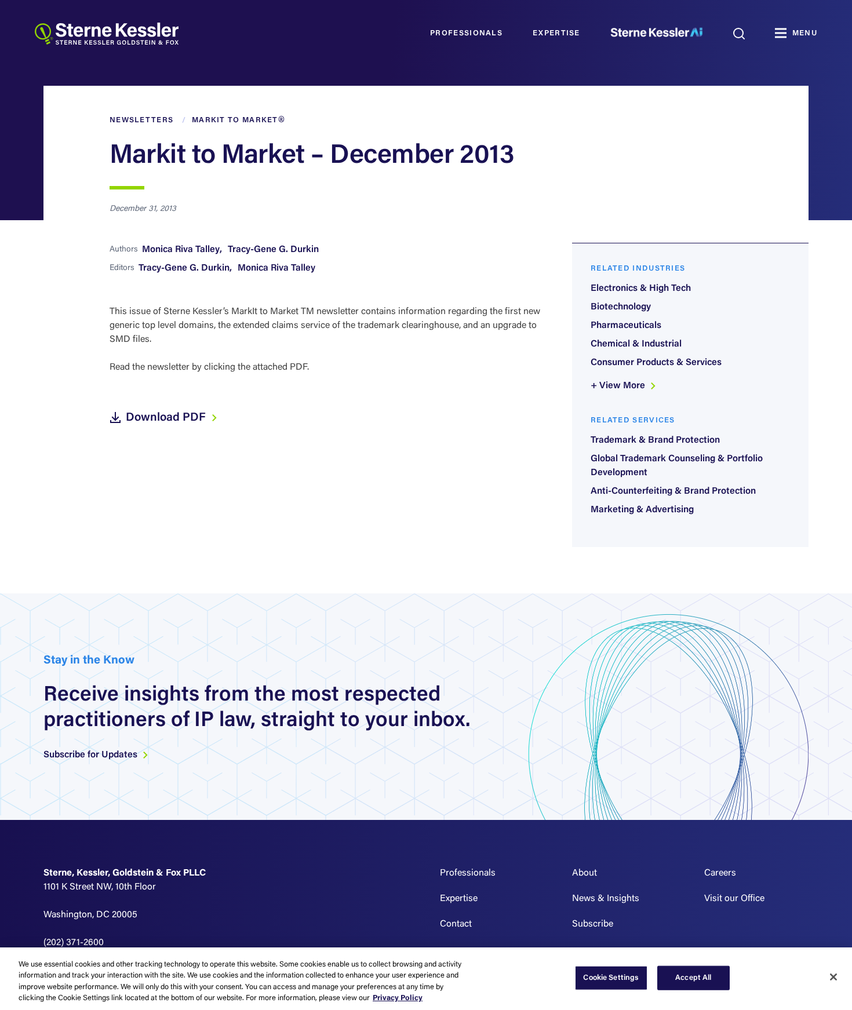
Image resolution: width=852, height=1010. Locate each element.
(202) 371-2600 (73, 942)
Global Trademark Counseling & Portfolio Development (677, 465)
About (584, 873)
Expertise (556, 33)
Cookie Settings (611, 978)
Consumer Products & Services (656, 362)
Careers (720, 873)
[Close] (833, 977)
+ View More (619, 386)
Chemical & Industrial (636, 344)
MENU (804, 33)
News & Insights (605, 898)
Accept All (693, 978)
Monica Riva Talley (181, 249)
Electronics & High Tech (641, 288)
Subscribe (592, 924)
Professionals (466, 33)
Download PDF (167, 418)
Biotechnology (621, 307)
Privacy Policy (398, 998)
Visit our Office (734, 898)
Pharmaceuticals (626, 325)
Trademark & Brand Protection (655, 440)
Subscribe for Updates (91, 755)
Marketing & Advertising (642, 510)
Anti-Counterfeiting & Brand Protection (673, 491)
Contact (456, 924)
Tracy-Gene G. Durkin (273, 249)
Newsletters (141, 120)
